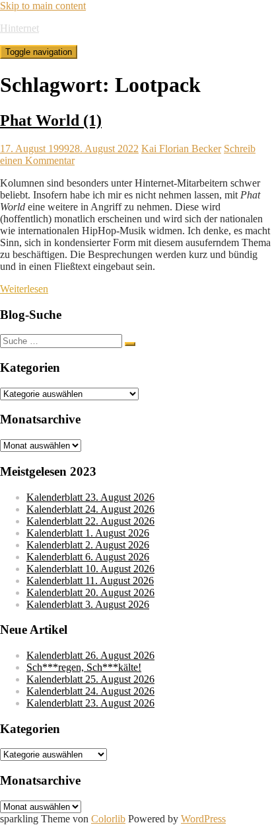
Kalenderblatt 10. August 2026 (90, 568)
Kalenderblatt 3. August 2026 (87, 604)
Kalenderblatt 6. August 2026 (87, 556)
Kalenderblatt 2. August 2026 (87, 544)
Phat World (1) (51, 120)
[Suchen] (130, 344)
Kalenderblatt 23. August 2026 (90, 497)
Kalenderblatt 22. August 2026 (90, 521)
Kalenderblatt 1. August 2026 (87, 533)
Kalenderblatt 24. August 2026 (90, 509)
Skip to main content (43, 5)
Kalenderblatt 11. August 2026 (90, 580)
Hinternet (19, 28)
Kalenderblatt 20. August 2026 (90, 592)
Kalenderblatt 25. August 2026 (90, 679)
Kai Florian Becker (181, 148)
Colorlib (108, 818)
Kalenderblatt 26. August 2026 (90, 655)
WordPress (203, 818)
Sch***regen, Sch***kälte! (83, 667)
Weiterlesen (24, 288)
